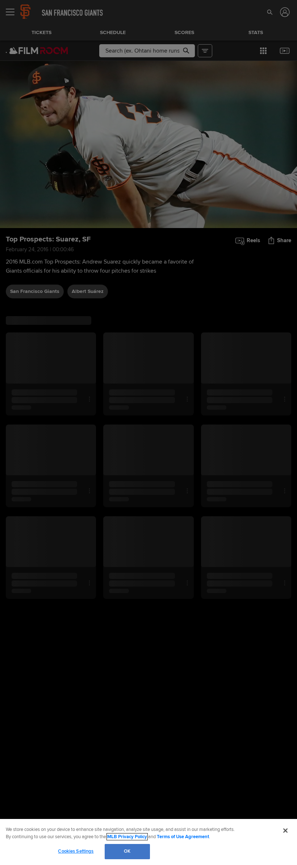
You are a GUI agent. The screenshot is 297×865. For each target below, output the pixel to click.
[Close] (285, 831)
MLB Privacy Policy (127, 837)
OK (127, 851)
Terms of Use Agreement (183, 837)
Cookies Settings (75, 851)
